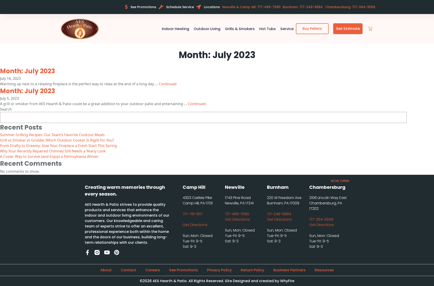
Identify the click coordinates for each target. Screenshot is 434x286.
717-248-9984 (279, 214)
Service (287, 28)
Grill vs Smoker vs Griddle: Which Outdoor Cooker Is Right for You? (57, 140)
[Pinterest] (116, 252)
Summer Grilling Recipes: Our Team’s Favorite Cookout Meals (52, 134)
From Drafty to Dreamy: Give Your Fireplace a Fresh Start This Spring (58, 145)
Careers (152, 270)
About (106, 270)
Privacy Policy (219, 270)
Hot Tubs (267, 28)
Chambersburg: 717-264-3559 (350, 7)
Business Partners (289, 270)
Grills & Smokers (240, 28)
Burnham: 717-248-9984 (303, 7)
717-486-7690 (237, 214)
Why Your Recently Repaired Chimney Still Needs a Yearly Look (53, 151)
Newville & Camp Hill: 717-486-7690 (251, 7)
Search (6, 109)
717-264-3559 (321, 219)
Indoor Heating (175, 28)
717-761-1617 (193, 214)
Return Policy (252, 270)
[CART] (370, 29)
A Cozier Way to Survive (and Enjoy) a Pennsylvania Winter (49, 156)
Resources (324, 270)
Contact (128, 270)
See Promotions (183, 270)
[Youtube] (106, 252)
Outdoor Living (207, 28)
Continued (168, 83)
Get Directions (195, 224)
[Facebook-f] (87, 252)
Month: (27, 71)
